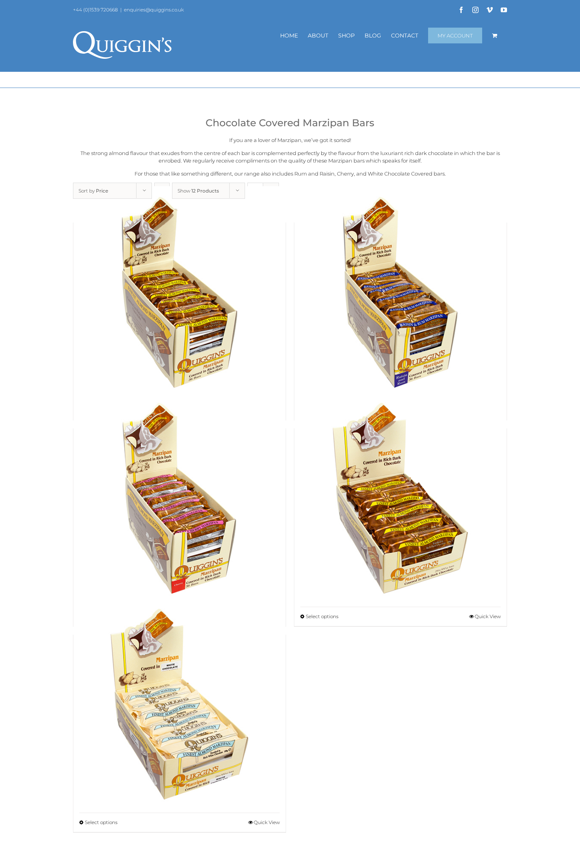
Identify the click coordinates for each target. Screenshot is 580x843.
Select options (322, 616)
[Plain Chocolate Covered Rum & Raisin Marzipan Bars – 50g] (400, 292)
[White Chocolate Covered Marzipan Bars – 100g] (179, 704)
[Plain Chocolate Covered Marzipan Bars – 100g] (400, 498)
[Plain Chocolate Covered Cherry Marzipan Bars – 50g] (179, 498)
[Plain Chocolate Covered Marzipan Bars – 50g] (179, 292)
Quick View (488, 616)
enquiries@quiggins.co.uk (154, 10)
